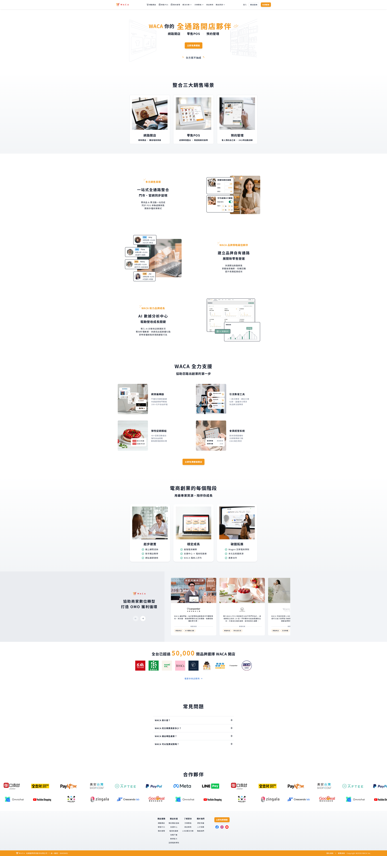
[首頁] (122, 4)
